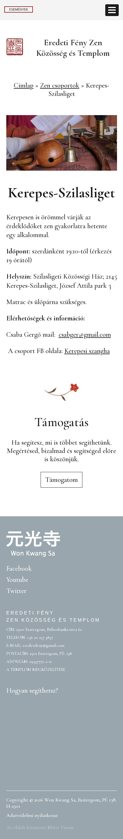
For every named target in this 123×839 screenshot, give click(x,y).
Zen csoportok (59, 85)
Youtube (17, 580)
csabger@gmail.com (85, 334)
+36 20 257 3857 (40, 637)
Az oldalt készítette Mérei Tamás (40, 827)
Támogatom (61, 480)
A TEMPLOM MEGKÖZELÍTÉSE (35, 669)
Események (18, 9)
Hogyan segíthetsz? (32, 690)
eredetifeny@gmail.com (43, 645)
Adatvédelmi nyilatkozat (32, 815)
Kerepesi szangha (87, 351)
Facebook (19, 568)
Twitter (16, 591)
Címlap (23, 85)
